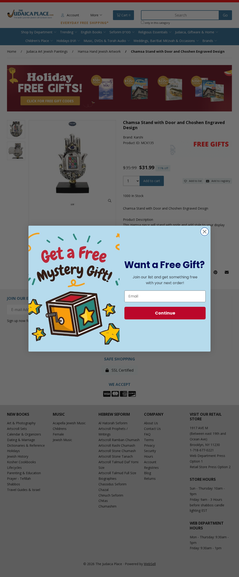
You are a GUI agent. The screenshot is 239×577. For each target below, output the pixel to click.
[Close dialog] (204, 232)
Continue (165, 313)
